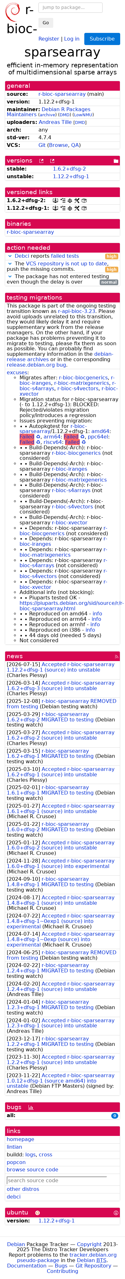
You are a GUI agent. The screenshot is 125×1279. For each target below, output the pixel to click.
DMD (65, 114)
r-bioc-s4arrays (71, 490)
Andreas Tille (55, 122)
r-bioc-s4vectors (77, 388)
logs (30, 1155)
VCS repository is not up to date (66, 264)
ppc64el (98, 437)
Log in (71, 38)
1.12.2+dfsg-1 (71, 176)
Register (48, 38)
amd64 (100, 431)
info (97, 614)
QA (75, 145)
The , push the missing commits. (62, 266)
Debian (16, 1244)
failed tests (65, 256)
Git (42, 145)
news (15, 656)
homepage (20, 1139)
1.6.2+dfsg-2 (69, 169)
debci (14, 1197)
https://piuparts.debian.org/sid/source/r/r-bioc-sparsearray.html (72, 606)
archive (47, 114)
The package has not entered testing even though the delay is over (62, 279)
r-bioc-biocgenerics (83, 378)
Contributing (62, 1271)
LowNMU (83, 114)
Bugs (61, 1266)
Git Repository (93, 1266)
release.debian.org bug (36, 365)
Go (46, 22)
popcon (16, 1162)
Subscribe (102, 39)
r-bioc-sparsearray (62, 94)
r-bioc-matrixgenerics (81, 383)
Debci (22, 256)
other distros (23, 1189)
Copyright (89, 1244)
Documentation (26, 1266)
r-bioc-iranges (69, 469)
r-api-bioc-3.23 (76, 311)
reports (66, 256)
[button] (10, 256)
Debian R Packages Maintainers (48, 112)
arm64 (52, 437)
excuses (17, 372)
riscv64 (53, 442)
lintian (14, 1147)
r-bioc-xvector (70, 523)
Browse (58, 145)
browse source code (32, 1170)
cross (45, 1155)
